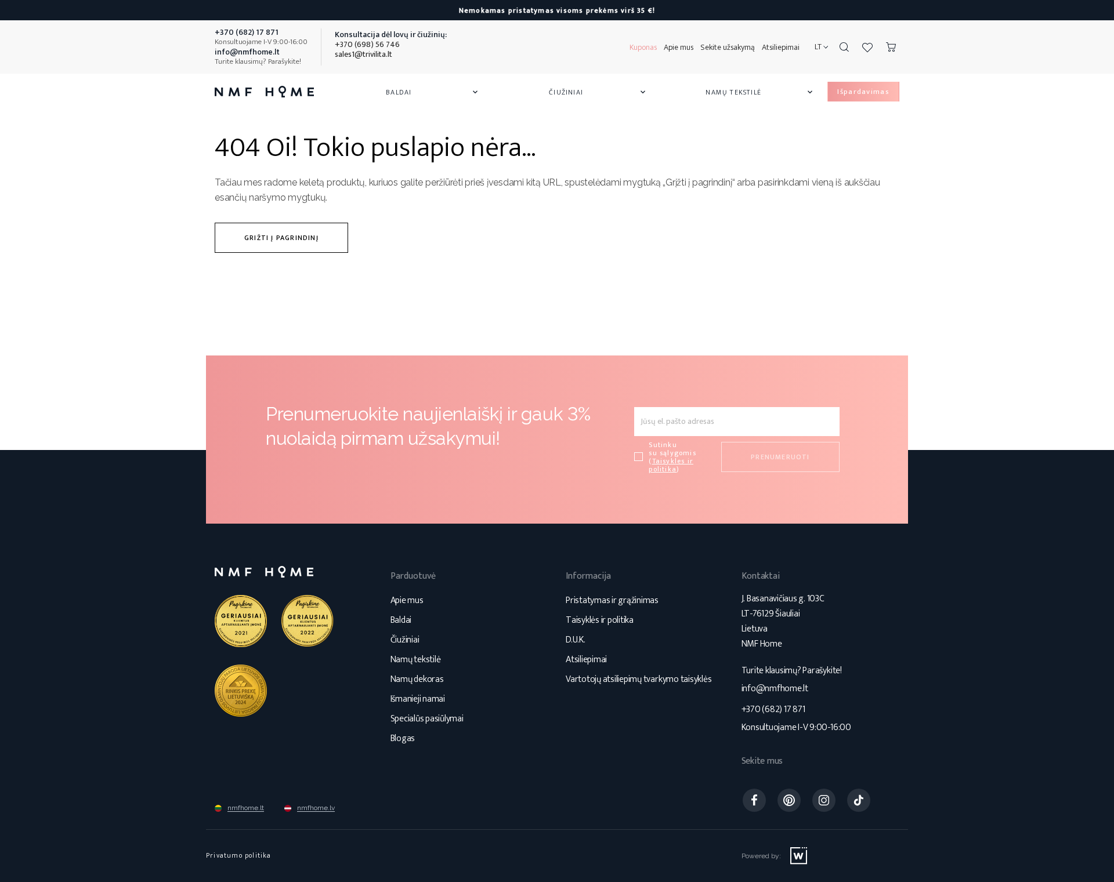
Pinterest (789, 800)
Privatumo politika (239, 855)
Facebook (754, 800)
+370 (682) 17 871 (773, 709)
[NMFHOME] (264, 91)
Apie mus (678, 47)
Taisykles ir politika (671, 465)
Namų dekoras (417, 679)
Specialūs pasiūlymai (427, 719)
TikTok (858, 800)
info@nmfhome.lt (775, 688)
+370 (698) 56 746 (367, 44)
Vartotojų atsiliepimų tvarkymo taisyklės (638, 679)
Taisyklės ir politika (600, 620)
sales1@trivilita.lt (363, 54)
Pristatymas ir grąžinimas (612, 600)
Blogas (402, 738)
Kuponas (643, 47)
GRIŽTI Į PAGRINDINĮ (281, 238)
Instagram (824, 800)
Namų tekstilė (760, 92)
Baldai (433, 92)
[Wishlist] (867, 47)
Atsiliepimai (781, 47)
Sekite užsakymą (727, 47)
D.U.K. (575, 640)
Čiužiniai (598, 92)
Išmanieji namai (417, 699)
